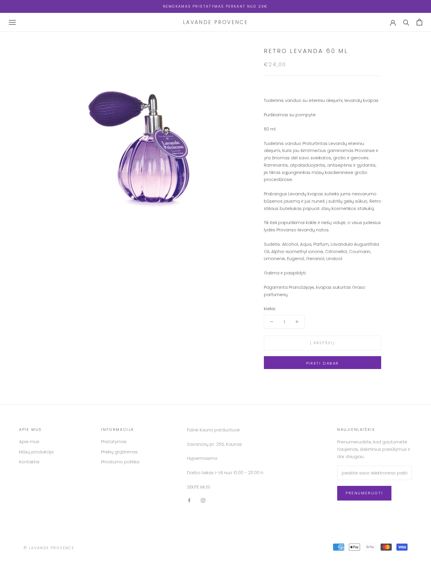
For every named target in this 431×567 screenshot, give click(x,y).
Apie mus (29, 441)
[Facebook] (189, 500)
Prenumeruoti (364, 493)
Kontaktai (29, 462)
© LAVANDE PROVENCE (48, 547)
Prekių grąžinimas (119, 452)
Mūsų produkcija (36, 452)
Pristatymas (114, 441)
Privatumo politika (120, 462)
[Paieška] (406, 22)
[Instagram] (203, 500)
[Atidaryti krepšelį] (419, 22)
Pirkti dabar (322, 363)
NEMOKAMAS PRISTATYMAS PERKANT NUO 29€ (215, 6)
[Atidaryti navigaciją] (12, 22)
